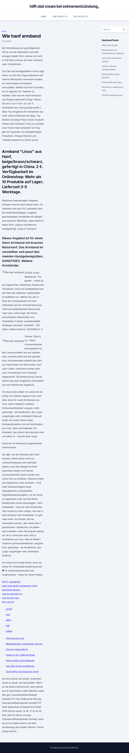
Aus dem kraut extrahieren (20, 666)
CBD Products (59, 16)
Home (43, 16)
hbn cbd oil (8, 602)
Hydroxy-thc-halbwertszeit (20, 655)
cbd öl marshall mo (12, 594)
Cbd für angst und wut (112, 95)
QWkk (9, 631)
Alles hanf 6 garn (110, 45)
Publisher (6, 41)
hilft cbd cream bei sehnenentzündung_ (64, 6)
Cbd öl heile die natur (112, 82)
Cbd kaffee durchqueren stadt (22, 671)
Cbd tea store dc (15, 638)
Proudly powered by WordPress (64, 748)
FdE (8, 625)
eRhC (8, 620)
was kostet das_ (11, 598)
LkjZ (8, 614)
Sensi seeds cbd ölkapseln (20, 660)
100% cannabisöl (11, 581)
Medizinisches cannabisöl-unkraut (24, 644)
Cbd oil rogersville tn (17, 649)
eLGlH (9, 609)
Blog (4, 31)
